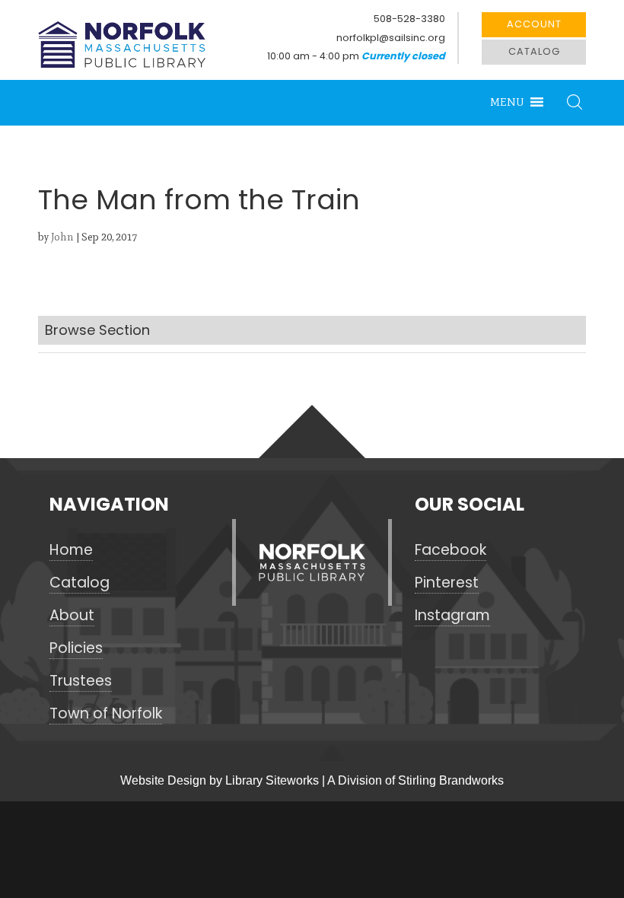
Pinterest (447, 583)
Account (534, 24)
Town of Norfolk (105, 714)
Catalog (534, 51)
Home (71, 550)
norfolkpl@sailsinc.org (390, 37)
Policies (76, 648)
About (71, 616)
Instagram (452, 616)
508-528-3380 (409, 18)
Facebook (450, 550)
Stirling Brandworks (451, 780)
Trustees (80, 681)
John (62, 237)
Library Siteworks (272, 780)
